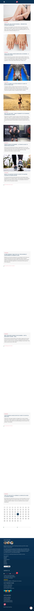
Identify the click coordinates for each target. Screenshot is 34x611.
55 (17, 518)
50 (4, 518)
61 (7, 520)
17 (23, 509)
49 (28, 516)
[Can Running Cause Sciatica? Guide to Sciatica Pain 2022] (17, 379)
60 (4, 520)
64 (15, 520)
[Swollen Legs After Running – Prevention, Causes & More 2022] (17, 12)
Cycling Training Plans (8, 587)
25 (17, 511)
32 (9, 514)
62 (9, 520)
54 (15, 518)
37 (23, 514)
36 (20, 514)
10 (4, 509)
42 (9, 516)
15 (17, 509)
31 (7, 514)
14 (15, 509)
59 (28, 518)
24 (15, 511)
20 (4, 511)
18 (25, 509)
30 (4, 514)
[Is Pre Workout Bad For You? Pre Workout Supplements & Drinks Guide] (17, 217)
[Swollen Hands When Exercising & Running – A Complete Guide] (17, 42)
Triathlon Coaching (7, 597)
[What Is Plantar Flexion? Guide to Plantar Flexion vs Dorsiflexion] (17, 163)
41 (7, 516)
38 (25, 514)
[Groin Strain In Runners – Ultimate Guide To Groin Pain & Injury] (17, 133)
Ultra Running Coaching (8, 600)
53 (12, 518)
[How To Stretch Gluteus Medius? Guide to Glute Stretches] (17, 72)
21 (7, 511)
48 (25, 516)
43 (12, 516)
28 (25, 511)
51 (7, 518)
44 (15, 516)
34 (15, 514)
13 (12, 509)
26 (20, 511)
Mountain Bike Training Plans (9, 588)
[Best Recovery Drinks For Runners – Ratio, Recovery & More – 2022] (17, 299)
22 (9, 511)
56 (20, 518)
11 (7, 509)
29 (28, 511)
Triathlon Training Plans (8, 584)
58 (25, 518)
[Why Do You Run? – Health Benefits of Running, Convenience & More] (17, 102)
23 (12, 511)
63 (12, 520)
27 (23, 511)
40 (4, 516)
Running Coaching (7, 598)
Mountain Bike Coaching (8, 601)
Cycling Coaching (7, 599)
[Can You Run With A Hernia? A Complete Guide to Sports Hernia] (17, 459)
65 (17, 520)
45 (17, 516)
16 (20, 509)
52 (9, 518)
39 (28, 514)
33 (12, 514)
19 (28, 509)
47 (23, 516)
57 (23, 518)
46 (20, 516)
